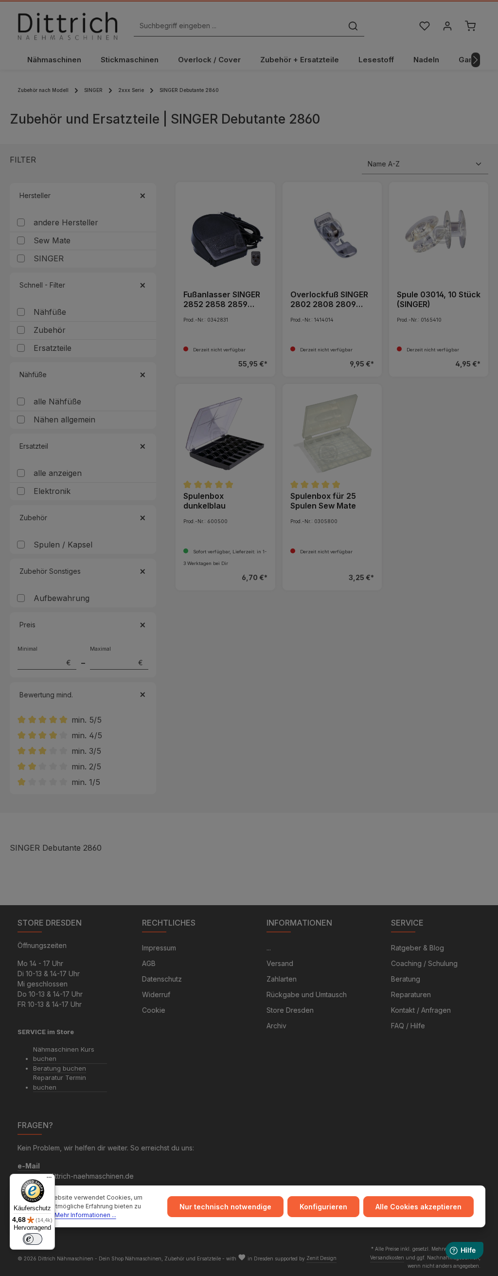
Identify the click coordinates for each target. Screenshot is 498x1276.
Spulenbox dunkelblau (204, 500)
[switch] (32, 1239)
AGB (149, 963)
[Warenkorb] (470, 26)
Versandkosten (387, 1257)
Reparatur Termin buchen (59, 1082)
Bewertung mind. (46, 695)
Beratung (405, 979)
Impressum (159, 948)
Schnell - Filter (42, 285)
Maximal (116, 656)
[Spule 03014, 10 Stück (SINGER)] (438, 231)
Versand (280, 963)
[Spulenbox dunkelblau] (225, 433)
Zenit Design (321, 1258)
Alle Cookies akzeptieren (418, 1207)
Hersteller (35, 195)
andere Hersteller (66, 222)
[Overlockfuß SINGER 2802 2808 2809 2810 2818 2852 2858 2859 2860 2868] (332, 231)
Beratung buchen (59, 1068)
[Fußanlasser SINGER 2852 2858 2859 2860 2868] (225, 231)
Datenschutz (162, 979)
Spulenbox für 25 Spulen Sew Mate (323, 500)
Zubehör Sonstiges (50, 571)
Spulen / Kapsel (63, 544)
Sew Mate (52, 240)
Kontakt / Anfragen (421, 1010)
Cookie (153, 1010)
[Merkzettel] (424, 26)
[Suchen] (353, 26)
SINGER (49, 258)
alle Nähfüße (57, 401)
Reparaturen (411, 994)
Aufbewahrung (61, 598)
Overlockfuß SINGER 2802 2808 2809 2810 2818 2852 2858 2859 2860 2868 (329, 299)
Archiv (276, 1025)
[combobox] (238, 26)
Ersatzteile (52, 348)
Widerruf (156, 994)
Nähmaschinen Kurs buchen (63, 1054)
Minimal (44, 656)
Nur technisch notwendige (225, 1207)
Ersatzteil (33, 446)
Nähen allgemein (64, 419)
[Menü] (49, 1179)
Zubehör (50, 330)
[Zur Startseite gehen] (68, 25)
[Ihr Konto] (447, 26)
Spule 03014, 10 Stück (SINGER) (438, 299)
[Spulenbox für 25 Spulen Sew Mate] (332, 433)
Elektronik (52, 491)
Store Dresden (290, 1010)
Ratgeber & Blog (417, 948)
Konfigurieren (323, 1207)
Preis (27, 624)
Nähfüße (50, 312)
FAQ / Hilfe (408, 1025)
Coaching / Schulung (424, 963)
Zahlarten (282, 979)
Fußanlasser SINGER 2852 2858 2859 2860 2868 (221, 299)
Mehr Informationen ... (85, 1215)
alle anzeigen (58, 473)
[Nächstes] (475, 60)
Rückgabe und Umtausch (307, 994)
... (269, 948)
